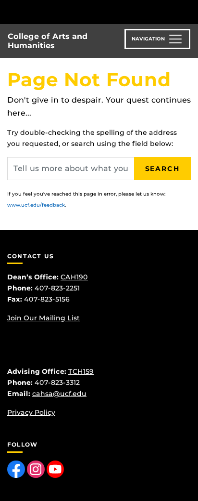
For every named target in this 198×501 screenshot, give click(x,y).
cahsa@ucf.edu (59, 393)
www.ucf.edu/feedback (36, 205)
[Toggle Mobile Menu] (188, 11)
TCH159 (81, 371)
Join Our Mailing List (43, 318)
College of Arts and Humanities (47, 41)
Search (162, 168)
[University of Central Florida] (73, 11)
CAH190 (74, 277)
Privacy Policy (31, 412)
